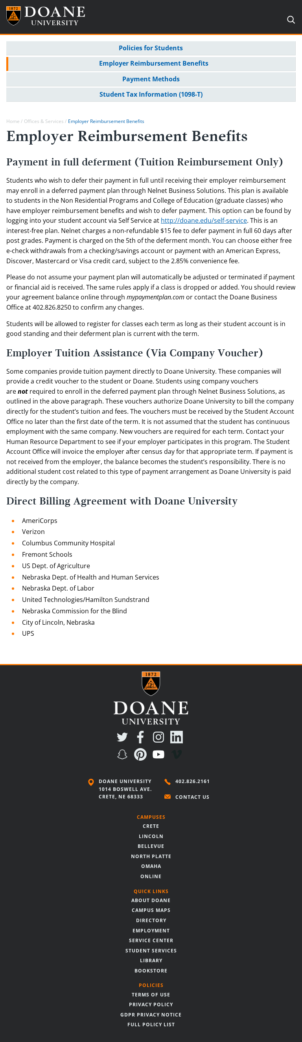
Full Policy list (151, 1024)
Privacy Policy (151, 1004)
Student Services (151, 950)
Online (151, 876)
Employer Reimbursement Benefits (153, 63)
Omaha (151, 866)
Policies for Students (151, 48)
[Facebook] (142, 741)
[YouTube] (160, 758)
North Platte (151, 856)
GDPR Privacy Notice (151, 1014)
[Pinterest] (142, 758)
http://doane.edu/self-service (204, 220)
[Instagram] (160, 741)
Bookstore (151, 970)
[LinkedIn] (178, 741)
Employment (151, 930)
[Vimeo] (178, 758)
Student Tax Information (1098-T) (151, 94)
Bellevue (151, 846)
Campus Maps (151, 910)
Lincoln (151, 836)
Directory (151, 920)
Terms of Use (151, 994)
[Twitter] (124, 741)
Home (13, 121)
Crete (151, 826)
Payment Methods (151, 79)
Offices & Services (44, 121)
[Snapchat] (124, 758)
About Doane (151, 900)
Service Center (151, 940)
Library (151, 960)
